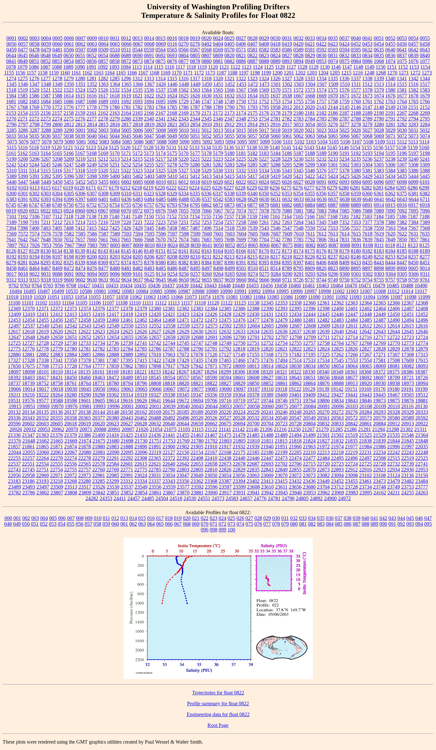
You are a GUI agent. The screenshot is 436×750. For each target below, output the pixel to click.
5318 (80, 170)
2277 (91, 118)
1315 (172, 78)
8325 (69, 262)
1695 (160, 101)
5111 (391, 141)
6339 (241, 193)
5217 (160, 159)
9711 (287, 279)
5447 (23, 182)
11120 (213, 302)
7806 (321, 239)
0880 (206, 61)
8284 (34, 262)
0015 (160, 38)
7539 (252, 228)
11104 (68, 302)
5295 (287, 164)
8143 (103, 251)
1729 (183, 101)
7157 (229, 216)
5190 (333, 153)
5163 (34, 153)
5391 (34, 176)
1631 (218, 95)
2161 (91, 113)
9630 (92, 279)
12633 (239, 331)
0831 (333, 55)
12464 (154, 320)
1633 (241, 95)
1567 (241, 90)
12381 (168, 308)
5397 (80, 176)
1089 (68, 67)
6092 (333, 182)
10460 (294, 285)
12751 (253, 343)
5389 (11, 176)
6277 (309, 187)
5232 (321, 159)
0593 (333, 49)
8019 (161, 245)
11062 (136, 297)
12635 (267, 331)
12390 (267, 308)
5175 (172, 153)
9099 (126, 274)
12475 (225, 320)
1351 (80, 84)
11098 (410, 297)
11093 (355, 297)
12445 (323, 314)
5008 (161, 130)
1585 (23, 95)
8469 (57, 268)
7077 (252, 210)
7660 (91, 239)
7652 (69, 239)
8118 (390, 245)
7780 (287, 239)
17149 (239, 354)
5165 (57, 153)
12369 (14, 308)
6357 (333, 193)
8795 (298, 268)
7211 (46, 222)
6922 (46, 210)
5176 (183, 153)
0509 (103, 49)
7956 (58, 245)
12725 (14, 343)
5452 (80, 182)
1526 (103, 90)
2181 (310, 113)
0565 (172, 49)
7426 (126, 228)
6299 (424, 187)
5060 (275, 136)
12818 (239, 349)
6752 (91, 205)
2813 (80, 124)
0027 (241, 38)
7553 (333, 228)
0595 (356, 49)
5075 (12, 141)
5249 (91, 164)
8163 (206, 251)
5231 (310, 159)
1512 (367, 84)
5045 (126, 136)
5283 (229, 164)
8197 (57, 256)
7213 (69, 222)
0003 (34, 38)
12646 (421, 331)
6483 (138, 199)
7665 (126, 239)
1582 (413, 90)
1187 (221, 72)
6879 (264, 205)
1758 (333, 101)
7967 (69, 245)
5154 (355, 147)
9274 (253, 274)
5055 (229, 136)
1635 (264, 95)
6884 (310, 205)
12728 (42, 343)
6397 (80, 199)
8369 (103, 262)
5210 (80, 159)
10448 (224, 285)
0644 (11, 55)
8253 (390, 256)
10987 (184, 291)
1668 (310, 95)
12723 (407, 337)
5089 (173, 141)
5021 (310, 130)
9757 (390, 279)
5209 (69, 159)
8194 (34, 256)
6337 (218, 193)
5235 (356, 159)
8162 (195, 251)
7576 (46, 233)
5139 (263, 147)
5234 (344, 159)
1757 (321, 101)
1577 (356, 90)
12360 (309, 302)
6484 (149, 199)
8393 (264, 262)
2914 (252, 124)
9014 (425, 268)
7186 (401, 216)
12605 (267, 326)
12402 (365, 308)
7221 (137, 222)
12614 (393, 326)
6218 (137, 187)
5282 (218, 164)
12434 (295, 314)
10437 (168, 285)
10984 (142, 291)
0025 (229, 38)
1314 (160, 78)
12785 (140, 349)
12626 (140, 331)
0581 (252, 49)
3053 (298, 124)
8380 (160, 262)
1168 (154, 72)
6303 (46, 193)
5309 (425, 164)
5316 (57, 170)
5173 (149, 153)
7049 (172, 210)
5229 (287, 159)
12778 (42, 349)
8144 (114, 251)
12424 (197, 314)
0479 (46, 49)
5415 (229, 176)
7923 (23, 245)
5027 (367, 130)
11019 (26, 297)
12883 (56, 354)
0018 (183, 38)
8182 (367, 251)
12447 (351, 314)
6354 (298, 193)
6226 (217, 187)
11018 (12, 297)
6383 (11, 199)
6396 (69, 199)
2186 (333, 113)
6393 (46, 199)
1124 (258, 67)
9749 (333, 279)
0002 (23, 38)
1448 (184, 84)
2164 (126, 113)
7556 (344, 228)
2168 (172, 113)
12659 (183, 337)
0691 (149, 55)
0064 (103, 44)
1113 (137, 67)
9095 (103, 274)
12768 (365, 343)
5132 (183, 147)
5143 (309, 147)
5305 (379, 164)
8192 (11, 256)
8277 (425, 256)
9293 (310, 274)
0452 (356, 44)
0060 (57, 44)
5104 (322, 141)
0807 (206, 55)
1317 (195, 78)
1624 (172, 95)
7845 (379, 239)
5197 (413, 153)
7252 (195, 222)
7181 (344, 216)
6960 (80, 210)
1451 (218, 84)
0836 (390, 55)
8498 (218, 268)
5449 (46, 182)
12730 (70, 343)
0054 (413, 38)
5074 (425, 136)
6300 (11, 193)
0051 (379, 38)
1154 (425, 67)
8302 (57, 262)
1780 (114, 107)
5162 (23, 153)
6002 (126, 182)
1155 (9, 72)
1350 (69, 84)
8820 (321, 268)
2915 (264, 124)
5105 (334, 141)
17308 (407, 354)
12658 (169, 337)
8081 (299, 245)
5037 (57, 136)
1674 (379, 95)
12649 (42, 337)
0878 (195, 61)
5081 (81, 141)
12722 (393, 337)
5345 (298, 170)
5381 (367, 170)
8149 (149, 251)
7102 (23, 216)
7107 (46, 216)
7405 (57, 228)
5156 (378, 147)
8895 (356, 268)
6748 (46, 205)
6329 (172, 193)
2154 (23, 113)
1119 (202, 67)
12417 (112, 314)
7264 (298, 222)
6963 (91, 210)
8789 (287, 268)
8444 (390, 262)
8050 (219, 245)
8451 (425, 262)
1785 (172, 107)
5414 (218, 176)
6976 (160, 210)
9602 (80, 279)
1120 (213, 67)
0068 (149, 44)
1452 (230, 84)
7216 (103, 222)
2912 (229, 124)
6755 (126, 205)
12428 (225, 314)
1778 (91, 107)
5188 (310, 153)
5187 (298, 153)
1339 (379, 78)
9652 (195, 279)
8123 (413, 245)
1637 (275, 95)
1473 (264, 84)
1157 (31, 72)
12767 (351, 343)
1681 (11, 101)
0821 (241, 55)
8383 (195, 262)
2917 (287, 124)
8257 (413, 256)
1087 (45, 67)
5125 (114, 147)
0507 (80, 49)
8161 (183, 251)
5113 (413, 141)
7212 (57, 222)
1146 (336, 67)
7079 (275, 210)
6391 (23, 199)
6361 (379, 193)
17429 (183, 360)
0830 (321, 55)
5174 (160, 153)
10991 (240, 291)
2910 (207, 124)
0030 (275, 38)
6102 (12, 187)
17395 (126, 360)
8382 (183, 262)
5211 (92, 159)
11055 (94, 297)
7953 (46, 245)
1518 (11, 90)
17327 (14, 360)
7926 (35, 245)
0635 (379, 49)
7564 (402, 228)
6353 (287, 193)
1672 (356, 95)
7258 (241, 222)
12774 (421, 343)
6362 (390, 193)
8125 (424, 245)
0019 (195, 38)
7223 (160, 222)
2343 (183, 118)
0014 (149, 38)
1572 (298, 90)
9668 (276, 279)
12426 (211, 314)
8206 (149, 256)
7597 (172, 233)
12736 (112, 343)
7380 (390, 222)
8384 (206, 262)
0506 (69, 49)
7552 (321, 228)
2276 (80, 118)
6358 (344, 193)
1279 (69, 78)
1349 (57, 84)
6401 (103, 199)
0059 (46, 44)
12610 (337, 326)
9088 (57, 274)
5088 (161, 141)
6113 (35, 187)
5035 (34, 136)
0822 (252, 55)
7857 (413, 239)
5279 (183, 164)
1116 (169, 67)
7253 (206, 222)
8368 (91, 262)
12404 (379, 308)
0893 (287, 61)
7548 (298, 228)
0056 (11, 44)
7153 (183, 216)
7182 (355, 216)
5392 (46, 176)
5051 (195, 136)
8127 (23, 251)
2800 (57, 124)
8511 (264, 268)
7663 (114, 239)
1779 (103, 107)
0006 (69, 38)
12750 (239, 343)
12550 (127, 326)
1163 (98, 72)
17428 (168, 360)
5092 (207, 141)
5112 (402, 141)
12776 (28, 349)
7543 (264, 228)
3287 (34, 130)
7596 (161, 233)
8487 (184, 268)
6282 (367, 187)
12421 (168, 314)
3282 (402, 124)
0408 (264, 44)
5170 (114, 153)
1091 (91, 67)
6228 (240, 187)
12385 (225, 308)
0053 (402, 38)
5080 (69, 141)
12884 (70, 354)
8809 (310, 268)
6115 (46, 187)
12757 (309, 343)
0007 (80, 38)
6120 (79, 187)
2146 (356, 107)
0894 (298, 61)
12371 (42, 308)
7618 (367, 233)
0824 (275, 55)
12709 (309, 337)
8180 (356, 251)
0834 (367, 55)
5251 (114, 164)
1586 (34, 95)
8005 (115, 245)
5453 (92, 182)
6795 (195, 205)
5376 (321, 170)
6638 (345, 199)
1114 (148, 67)
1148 (358, 67)
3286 (23, 130)
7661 (103, 239)
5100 (276, 141)
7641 (11, 239)
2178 (275, 113)
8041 (207, 245)
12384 (211, 308)
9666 (264, 279)
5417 (252, 176)
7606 (264, 233)
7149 (137, 216)
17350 (70, 360)
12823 (309, 349)
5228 (275, 159)
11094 (369, 297)
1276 (34, 78)
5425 (344, 176)
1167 (143, 72)
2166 (149, 113)
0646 (34, 55)
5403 (149, 176)
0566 (183, 49)
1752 (264, 101)
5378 (344, 170)
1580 (390, 90)
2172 (218, 113)
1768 (23, 107)
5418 (264, 176)
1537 (160, 90)
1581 (402, 90)
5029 (390, 130)
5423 (321, 176)
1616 (91, 95)
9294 (322, 274)
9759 (413, 279)
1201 (289, 72)
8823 (333, 268)
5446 (11, 182)
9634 (126, 279)
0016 (172, 38)
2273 (46, 118)
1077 (425, 61)
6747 (34, 205)
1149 (369, 67)
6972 (137, 210)
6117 (57, 187)
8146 (137, 251)
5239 (402, 159)
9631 (103, 279)
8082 (310, 245)
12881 (28, 354)
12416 (98, 314)
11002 (338, 291)
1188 (232, 72)
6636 (322, 199)
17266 (351, 354)
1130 (325, 67)
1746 (195, 101)
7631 (413, 233)
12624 (112, 331)
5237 (379, 159)
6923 (57, 210)
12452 (421, 314)
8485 (161, 268)
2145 (344, 107)
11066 (177, 297)
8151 (160, 251)
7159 (252, 216)
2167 (160, 113)
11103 (55, 302)
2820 (161, 124)
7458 (172, 228)
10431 (98, 285)
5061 (287, 136)
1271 (404, 72)
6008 (149, 182)
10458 (280, 285)
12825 (337, 349)
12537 (28, 326)
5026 (356, 130)
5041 (103, 136)
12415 (84, 314)
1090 (80, 67)
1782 (137, 107)
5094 (230, 141)
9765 (48, 285)
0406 (241, 44)
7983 (92, 245)
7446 (160, 228)
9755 (379, 279)
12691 (211, 337)
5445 (425, 176)
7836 (356, 239)
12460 (112, 320)
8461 (23, 268)
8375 (137, 262)
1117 (180, 67)
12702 (267, 337)
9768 (71, 285)
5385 (402, 170)
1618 (114, 95)
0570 (229, 49)
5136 (229, 147)
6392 (34, 199)
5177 (195, 153)
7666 (137, 239)
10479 (378, 285)
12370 (28, 308)
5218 (172, 159)
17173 (281, 354)
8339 (80, 262)
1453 (241, 84)
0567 (195, 49)
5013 (218, 130)
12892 (140, 354)
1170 (177, 72)
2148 (379, 107)
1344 (425, 78)
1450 (207, 84)
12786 (154, 349)
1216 (358, 72)
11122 (227, 302)
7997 (104, 245)
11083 (245, 297)
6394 (57, 199)
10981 (100, 291)
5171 (126, 153)
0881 (218, 61)
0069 (161, 44)
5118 (34, 147)
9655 (207, 279)
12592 (225, 326)
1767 (11, 107)
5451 (69, 182)
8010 (150, 245)
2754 (264, 118)
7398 (23, 228)
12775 (14, 349)
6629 (253, 199)
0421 (310, 44)
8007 (127, 245)
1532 (114, 90)
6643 (402, 199)
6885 (321, 205)
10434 (126, 285)
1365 (126, 84)
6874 (241, 205)
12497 (14, 326)
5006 (138, 130)
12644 (393, 331)
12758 (323, 343)
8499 (230, 268)
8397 (298, 262)
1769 (34, 107)
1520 (34, 90)
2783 (298, 118)
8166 (241, 251)
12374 (84, 308)
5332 (241, 170)
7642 (23, 239)
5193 (367, 153)
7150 (149, 216)
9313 (23, 279)
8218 (287, 256)
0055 (425, 38)
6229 (252, 187)
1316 (183, 78)
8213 (229, 256)
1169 (165, 72)
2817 (126, 124)
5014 (229, 130)
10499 (57, 291)
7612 (321, 233)
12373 (70, 308)
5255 (149, 164)
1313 (149, 78)
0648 (46, 55)
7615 (356, 233)
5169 (103, 153)
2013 (298, 107)
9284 (276, 274)
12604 (253, 326)
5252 (126, 164)
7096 (425, 210)
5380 (356, 170)
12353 (281, 302)
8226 (310, 256)
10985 (156, 291)
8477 (103, 268)
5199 (11, 159)
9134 (161, 274)
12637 (295, 331)
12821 (281, 349)
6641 (379, 199)
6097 (390, 182)
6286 (413, 187)
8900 (402, 268)
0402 (206, 44)
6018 (195, 182)
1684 (46, 101)
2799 (46, 124)
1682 (23, 101)
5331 (229, 170)
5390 (23, 176)
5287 (264, 164)
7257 (229, 222)
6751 (80, 205)
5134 (206, 147)
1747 (206, 101)
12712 (337, 337)
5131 (171, 147)
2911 (218, 124)
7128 (80, 216)
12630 (197, 331)
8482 (138, 268)
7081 (298, 210)
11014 (407, 291)
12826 (351, 349)
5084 (115, 141)
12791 (211, 349)
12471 (183, 320)
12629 (183, 331)
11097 (396, 297)
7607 (276, 233)
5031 (413, 130)
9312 (11, 279)
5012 (206, 130)
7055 (183, 210)
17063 (168, 354)
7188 (424, 216)
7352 (344, 222)
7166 (309, 216)
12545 (99, 326)
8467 (46, 268)
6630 (264, 199)
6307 (92, 193)
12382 (183, 308)
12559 (183, 326)
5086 (138, 141)
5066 (344, 136)
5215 (137, 159)
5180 (229, 153)
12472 (197, 320)
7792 (310, 239)
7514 (218, 228)
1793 (252, 107)
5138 (252, 147)
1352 (92, 84)
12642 (365, 331)
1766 (425, 101)
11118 (200, 302)
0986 (367, 61)
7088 (367, 210)
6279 (332, 187)
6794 (183, 205)
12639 (323, 331)
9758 (402, 279)
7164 (287, 216)
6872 (218, 205)
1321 (229, 78)
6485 (161, 199)
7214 (80, 222)
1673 (367, 95)
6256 (275, 187)
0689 (126, 55)
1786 (183, 107)
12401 (351, 308)
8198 (69, 256)
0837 (402, 55)
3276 (333, 124)
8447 (402, 262)
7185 (390, 216)
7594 (138, 233)
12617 (14, 331)
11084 (259, 297)
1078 (11, 67)
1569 (264, 90)
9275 (264, 274)
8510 (253, 268)
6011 (172, 182)
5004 (115, 130)
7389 (425, 222)
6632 (287, 199)
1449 (195, 84)
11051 (53, 297)
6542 (218, 199)
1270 (392, 72)
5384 (390, 170)
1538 (172, 90)
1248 (369, 72)
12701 (253, 337)
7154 (195, 216)
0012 (126, 38)
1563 (195, 90)
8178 (333, 251)
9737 (310, 279)
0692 (160, 55)
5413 (206, 176)
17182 (295, 354)
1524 (80, 90)
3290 (69, 130)
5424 (333, 176)
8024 (173, 245)
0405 (229, 44)
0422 (321, 44)
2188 (356, 113)
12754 (281, 343)
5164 (46, 153)
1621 (137, 95)
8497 (207, 268)
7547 (287, 228)
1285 (114, 78)
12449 (379, 314)
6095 (367, 182)
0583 (275, 49)
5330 (218, 170)
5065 (333, 136)
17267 (365, 354)
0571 (241, 49)
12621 (70, 331)
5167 (80, 153)
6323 (149, 193)
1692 (126, 101)
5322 (126, 170)
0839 (413, 55)
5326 (172, 170)
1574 (321, 90)
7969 (81, 245)
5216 (149, 159)
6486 (172, 199)
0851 (34, 61)
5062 (298, 136)
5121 (68, 147)
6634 (310, 199)
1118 (191, 67)
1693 (137, 101)
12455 (42, 320)
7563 (390, 228)
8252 (379, 256)
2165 (137, 113)
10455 (252, 285)
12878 (407, 349)
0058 (34, 44)
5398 (92, 176)
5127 (137, 147)
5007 (149, 130)
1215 (346, 72)
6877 (252, 205)
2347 (229, 118)
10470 (350, 285)
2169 (183, 113)
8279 (11, 262)
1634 (252, 95)
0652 (91, 55)
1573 (310, 90)
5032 (425, 130)
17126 (211, 354)
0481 (57, 49)
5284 (241, 164)
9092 (80, 274)
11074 (204, 297)
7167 (321, 216)
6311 (138, 193)
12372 (56, 308)
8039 (196, 245)
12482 (323, 320)
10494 (15, 291)
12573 (197, 326)
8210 (195, 256)
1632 (229, 95)
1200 (277, 72)
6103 (23, 187)
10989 (212, 291)
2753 (252, 118)
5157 (390, 147)
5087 (150, 141)
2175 (252, 113)
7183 (367, 216)
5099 (265, 141)
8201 (103, 256)
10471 (364, 285)
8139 (80, 251)
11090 (314, 297)
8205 (138, 256)
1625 (183, 95)
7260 (252, 222)
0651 (80, 55)
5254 (137, 164)
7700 (252, 239)
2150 (402, 107)
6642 (391, 199)
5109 (380, 141)
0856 (91, 61)
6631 (276, 199)
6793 (172, 205)
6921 (34, 210)
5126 (125, 147)
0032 (298, 38)
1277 (46, 78)
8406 (321, 262)
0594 (344, 49)
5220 (183, 159)
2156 (46, 113)
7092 (402, 210)
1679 (425, 95)
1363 (103, 84)
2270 (11, 118)
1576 (344, 90)
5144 (321, 147)
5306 (390, 164)
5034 (23, 136)
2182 (321, 113)
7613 (333, 233)
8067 (276, 245)
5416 (241, 176)
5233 (333, 159)
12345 (267, 302)
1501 (276, 84)
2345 (206, 118)
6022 (241, 182)
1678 (413, 95)
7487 (195, 228)
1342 (413, 78)
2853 (184, 124)
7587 (103, 233)
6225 (206, 187)
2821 (172, 124)
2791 (390, 118)
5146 (344, 147)
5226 (252, 159)
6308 (103, 193)
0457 (413, 44)
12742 (154, 343)
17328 (28, 360)
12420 (154, 314)
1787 (195, 107)
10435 (140, 285)
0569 (218, 49)
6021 (229, 182)
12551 (141, 326)
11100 (14, 302)
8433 (356, 262)
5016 (252, 130)
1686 (69, 101)
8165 (229, 251)
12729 (56, 343)
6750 (69, 205)
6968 (114, 210)
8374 (126, 262)
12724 (421, 337)
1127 (291, 67)
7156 (218, 216)
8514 (275, 268)
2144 (333, 107)
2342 (172, 118)
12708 (295, 337)
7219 (114, 222)
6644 (414, 199)
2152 (425, 107)
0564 (160, 49)
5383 (379, 170)
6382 (425, 193)
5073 (413, 136)
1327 (287, 78)
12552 (155, 326)
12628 (168, 331)
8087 (333, 245)
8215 (252, 256)
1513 (379, 84)
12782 (98, 349)
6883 (298, 205)
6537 (207, 199)
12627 (154, 331)
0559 (149, 49)
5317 (69, 170)
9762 (14, 285)
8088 (345, 245)
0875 (160, 61)
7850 (402, 239)
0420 (298, 44)
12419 (140, 314)
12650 (56, 337)
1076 (413, 61)
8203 (115, 256)
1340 (390, 78)
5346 (310, 170)
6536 (195, 199)
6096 (379, 182)
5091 (196, 141)
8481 (126, 268)
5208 (57, 159)
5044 (114, 136)
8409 (344, 262)
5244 (34, 164)
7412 (80, 228)
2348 (241, 118)
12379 (140, 308)
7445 (149, 228)
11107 (108, 302)
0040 (356, 38)
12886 (98, 354)
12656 (141, 337)
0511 (126, 49)
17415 (140, 360)
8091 (356, 245)
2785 (321, 118)
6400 (92, 199)
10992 (254, 291)
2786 (333, 118)
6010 (161, 182)
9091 (69, 274)
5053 (218, 136)
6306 (80, 193)
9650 (184, 279)
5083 (104, 141)
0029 (264, 38)
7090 (390, 210)
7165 (298, 216)
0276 (195, 44)
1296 (126, 78)
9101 (138, 274)
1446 (172, 84)
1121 (224, 67)
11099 (424, 297)
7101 (11, 216)
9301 (356, 274)
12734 (98, 343)
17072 (183, 354)
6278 (321, 187)
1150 (381, 67)
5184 (275, 153)
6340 (252, 193)
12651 (70, 337)
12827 (365, 349)
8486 (172, 268)
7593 (126, 233)
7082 (310, 210)
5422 (310, 176)
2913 (241, 124)
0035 (333, 38)
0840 (425, 55)
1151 (392, 67)
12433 (281, 314)
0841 (11, 61)
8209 (184, 256)
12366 (393, 302)
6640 (368, 199)
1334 (321, 78)
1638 (287, 95)
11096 (383, 297)
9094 (92, 274)
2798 (34, 124)
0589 (298, 49)
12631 (211, 331)
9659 (230, 279)
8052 (230, 245)
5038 (69, 136)
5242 (11, 164)
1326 (275, 78)
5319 (91, 170)
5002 (92, 130)
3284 (425, 124)
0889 (275, 61)
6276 (298, 187)
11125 (240, 302)
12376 (98, 308)
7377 (367, 222)
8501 (241, 268)
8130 (46, 251)
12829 (393, 349)
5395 (57, 176)
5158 (401, 147)
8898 (379, 268)
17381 (98, 360)
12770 (393, 343)
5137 (240, 147)
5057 (252, 136)
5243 (23, 164)
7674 (183, 239)
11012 (393, 291)
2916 (275, 124)
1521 (46, 90)
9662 (253, 279)
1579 (379, 90)
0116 (172, 44)
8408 (333, 262)
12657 (155, 337)
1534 (126, 90)
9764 (37, 285)
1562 (183, 90)
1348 (46, 84)
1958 (275, 107)
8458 (11, 268)
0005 (57, 38)
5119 (45, 147)
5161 (11, 153)
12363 (351, 302)
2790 (379, 118)
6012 (183, 182)
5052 (206, 136)
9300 (345, 274)
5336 (275, 170)
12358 (295, 302)
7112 (57, 216)
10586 (85, 291)
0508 (92, 49)
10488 (407, 285)
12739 (126, 343)
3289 (57, 130)
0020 (206, 38)
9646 (172, 279)
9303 (379, 274)
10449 (238, 285)
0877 (183, 61)
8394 (275, 262)
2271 (23, 118)
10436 (154, 285)
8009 (138, 245)
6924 (69, 210)
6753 (103, 205)
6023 (252, 182)
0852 (46, 61)
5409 (161, 176)
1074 (390, 61)
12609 (323, 326)
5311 (23, 170)
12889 (126, 354)
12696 (225, 337)
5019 (287, 130)
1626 (195, 95)
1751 (252, 101)
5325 (160, 170)
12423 (183, 314)
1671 (344, 95)
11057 (108, 297)
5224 (229, 159)
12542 (70, 326)
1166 (132, 72)
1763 (390, 101)
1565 (218, 90)
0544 (137, 49)
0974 (333, 61)
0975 (344, 61)
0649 (57, 55)
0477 (23, 49)
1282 (103, 78)
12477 (253, 320)
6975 (149, 210)
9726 (298, 279)
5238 (390, 159)
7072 (229, 210)
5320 (103, 170)
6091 (321, 182)
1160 (65, 72)
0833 (356, 55)
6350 (264, 193)
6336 (206, 193)
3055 (321, 124)
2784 (310, 118)
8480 (115, 268)
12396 (309, 308)
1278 (57, 78)
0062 (80, 44)
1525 (91, 90)
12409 (14, 314)
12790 (197, 349)
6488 (184, 199)
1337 (356, 78)
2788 (356, 118)
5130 (160, 147)
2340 (149, 118)
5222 (206, 159)
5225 (241, 159)
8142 (91, 251)
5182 (252, 153)
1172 (199, 72)
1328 (298, 78)
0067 (138, 44)
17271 (379, 354)
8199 (80, 256)
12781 (84, 349)
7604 (241, 233)
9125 (149, 274)
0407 (252, 44)
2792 (402, 118)
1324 (264, 78)
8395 (287, 262)
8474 (80, 268)
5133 (194, 147)
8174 (298, 251)
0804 (183, 55)
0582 (264, 49)
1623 (160, 95)
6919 (11, 210)
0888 (264, 61)
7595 (149, 233)
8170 (264, 251)
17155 (253, 354)
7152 (172, 216)
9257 (195, 274)
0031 (287, 38)
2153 (11, 113)
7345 (321, 222)
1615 (80, 95)
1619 (126, 95)
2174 (241, 113)
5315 (46, 170)
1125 (269, 67)
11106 (95, 302)
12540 (42, 326)
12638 (309, 331)
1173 (210, 72)
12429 (239, 314)
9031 (46, 274)
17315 (421, 354)
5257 (160, 164)
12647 (14, 337)
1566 (229, 90)
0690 (137, 55)
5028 (379, 130)
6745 (11, 205)
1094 (126, 67)
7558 (367, 228)
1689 (103, 101)
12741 (140, 343)
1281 (91, 78)
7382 (402, 222)
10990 (226, 291)
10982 (114, 291)
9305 (402, 274)
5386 (413, 170)
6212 (125, 187)
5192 (356, 153)
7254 (218, 222)
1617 (103, 95)
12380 (154, 308)
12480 (295, 320)
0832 (344, 55)
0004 (46, 38)
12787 (168, 349)
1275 (23, 78)
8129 (34, 251)
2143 (321, 107)
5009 (172, 130)
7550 (310, 228)
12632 (225, 331)
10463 (322, 285)
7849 (390, 239)
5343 (287, 170)
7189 (11, 222)
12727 (28, 343)
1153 (414, 67)
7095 (413, 210)
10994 (268, 291)
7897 (12, 245)
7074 (241, 210)
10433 (112, 285)
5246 (57, 164)
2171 (206, 113)
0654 (103, 55)
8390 (229, 262)
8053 (242, 245)
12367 (407, 302)
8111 (379, 245)
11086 (287, 297)
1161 (76, 72)
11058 (122, 297)
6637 (333, 199)
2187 (344, 113)
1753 (275, 101)
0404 (218, 44)
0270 (183, 44)
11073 (190, 297)
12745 (183, 343)
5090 (184, 141)
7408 (69, 228)
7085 (344, 210)
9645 (161, 279)
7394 (11, 228)
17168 (267, 354)
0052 (390, 38)
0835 (379, 55)
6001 (115, 182)
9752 (356, 279)
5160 (424, 147)
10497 (43, 291)
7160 (264, 216)
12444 (309, 314)
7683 (206, 239)
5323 (137, 170)
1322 (241, 78)
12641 (351, 331)
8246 (356, 256)
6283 (378, 187)
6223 (183, 187)
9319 (57, 279)
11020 (40, 297)
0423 (333, 44)
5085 (127, 141)
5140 (275, 147)
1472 (253, 84)
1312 (137, 78)
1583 (425, 90)
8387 (218, 262)
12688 (197, 337)
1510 (345, 84)
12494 (407, 320)
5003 (103, 130)
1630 (206, 95)
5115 (12, 147)
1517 (425, 84)
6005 (138, 182)
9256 (184, 274)
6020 (218, 182)
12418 (126, 314)
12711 (323, 337)
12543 (85, 326)
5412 (195, 176)
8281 (23, 262)
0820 (229, 55)
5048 (160, 136)
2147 (367, 107)
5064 (321, 136)
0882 (229, 61)
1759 (344, 101)
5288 (275, 164)
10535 (71, 291)
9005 (413, 268)
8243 (344, 256)
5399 (103, 176)
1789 (218, 107)
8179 (344, 251)
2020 (310, 107)
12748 (211, 343)
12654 (113, 337)
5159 (413, 147)
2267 (402, 113)
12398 (323, 308)
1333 (310, 78)
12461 (126, 320)
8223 (298, 256)
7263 (287, 222)
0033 (310, 38)
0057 (23, 44)
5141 (286, 147)
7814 (333, 239)
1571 (287, 90)
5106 (345, 141)
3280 (379, 124)
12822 (295, 349)
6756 (137, 205)
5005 (126, 130)
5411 (184, 176)
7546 (275, 228)
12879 (421, 349)
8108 (368, 245)
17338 (42, 360)
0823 (264, 55)
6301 (23, 193)
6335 (195, 193)
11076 (218, 297)
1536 (149, 90)
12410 (28, 314)
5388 (425, 170)
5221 (195, 159)
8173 (287, 251)
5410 (172, 176)
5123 (91, 147)
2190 (379, 113)
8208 (172, 256)
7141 (126, 216)
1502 (287, 84)
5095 (242, 141)
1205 (335, 72)
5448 (34, 182)
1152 (403, 67)
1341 (402, 78)
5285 (252, 164)
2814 (92, 124)
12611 (351, 326)
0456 (402, 44)
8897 (367, 268)
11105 (81, 302)
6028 (310, 182)
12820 (267, 349)
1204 (323, 72)
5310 (11, 170)
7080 (287, 210)
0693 (172, 55)
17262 (337, 354)
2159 (80, 113)
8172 (275, 251)
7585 (80, 233)
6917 (413, 205)
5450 (57, 182)
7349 (333, 222)
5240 (413, 159)
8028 (184, 245)
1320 (218, 78)
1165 (121, 72)
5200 (23, 159)
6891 (367, 205)
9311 (425, 274)
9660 (241, 279)
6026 (287, 182)
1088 (57, 67)
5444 (413, 176)
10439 (182, 285)
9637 (138, 279)
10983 (128, 291)
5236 (367, 159)
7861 (425, 239)
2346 (218, 118)
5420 (287, 176)
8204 (126, 256)
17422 (154, 360)
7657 (80, 239)
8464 (34, 268)
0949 (310, 61)
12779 (56, 349)
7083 (321, 210)
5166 (69, 153)
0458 (425, 44)
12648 (28, 337)
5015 (241, 130)
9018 (23, 274)
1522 (57, 90)
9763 (25, 285)
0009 (92, 38)
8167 (252, 251)
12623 (98, 331)
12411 (42, 314)
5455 (103, 182)
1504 (310, 84)
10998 (324, 291)
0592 (321, 49)
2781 (275, 118)
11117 (187, 302)
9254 (172, 274)
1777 (80, 107)
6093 (344, 182)
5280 (195, 164)
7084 (333, 210)
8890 (344, 268)
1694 (149, 101)
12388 (253, 308)
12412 (56, 314)
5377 (333, 170)
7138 (91, 216)
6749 (57, 205)
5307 (402, 164)
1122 (235, 67)
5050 (183, 136)
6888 (344, 205)
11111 (148, 302)
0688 (114, 55)
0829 (310, 55)
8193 (23, 256)
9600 (69, 279)
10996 (296, 291)
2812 (69, 124)
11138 (253, 302)
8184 (390, 251)
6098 (402, 182)
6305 (69, 193)
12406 (393, 308)
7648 (46, 239)
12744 (168, 343)
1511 (356, 84)
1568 (252, 90)
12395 (295, 308)
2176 (264, 113)
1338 (367, 78)
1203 (312, 72)
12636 (281, 331)
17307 (393, 354)
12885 (84, 354)
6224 (194, 187)
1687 (80, 101)
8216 (264, 256)
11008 (379, 291)
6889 (356, 205)
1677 (402, 95)
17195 (309, 354)
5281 (206, 164)
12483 (337, 320)
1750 (241, 101)
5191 (344, 153)
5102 (299, 141)
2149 (390, 107)
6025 (275, 182)
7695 (218, 239)
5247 (69, 164)
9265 (230, 274)
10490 (421, 285)
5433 (379, 176)
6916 (402, 205)
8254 (402, 256)
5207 (46, 159)
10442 (196, 285)
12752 (267, 343)
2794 (413, 118)
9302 (368, 274)
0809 (218, 55)
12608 (309, 326)
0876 (172, 61)
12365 (379, 302)
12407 (407, 308)
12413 (70, 314)
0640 (390, 49)
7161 (275, 216)
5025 (344, 130)
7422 (103, 228)
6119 (68, 187)
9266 (241, 274)
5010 (184, 130)
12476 (239, 320)
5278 (172, 164)
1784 (160, 107)
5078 (46, 141)
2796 (11, 124)
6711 (425, 199)
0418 (275, 44)
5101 (288, 141)
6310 (126, 193)
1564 (206, 90)
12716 (365, 337)
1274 (11, 78)
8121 (401, 245)
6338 (229, 193)
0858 (114, 61)
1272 (415, 72)
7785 (298, 239)
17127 (225, 354)
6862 (206, 205)
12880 (14, 354)
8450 (413, 262)
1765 (413, 101)
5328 (195, 170)
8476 (92, 268)
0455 (390, 44)
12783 (112, 349)
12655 (127, 337)
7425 (114, 228)
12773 (407, 343)
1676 (390, 95)
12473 (211, 320)
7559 (379, 228)
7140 (114, 216)
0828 (298, 55)
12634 (253, 331)
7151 (160, 216)
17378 (84, 360)
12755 (295, 343)
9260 (207, 274)
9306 (414, 274)
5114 (424, 141)
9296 (333, 274)
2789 (367, 118)
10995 (282, 291)
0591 (310, 49)
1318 (206, 78)
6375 (402, 193)
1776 (69, 107)
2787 (344, 118)
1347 (34, 84)
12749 (225, 343)
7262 (275, 222)
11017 (421, 291)
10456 (266, 285)
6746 (23, 205)
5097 (253, 141)
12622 (84, 331)
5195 (390, 153)
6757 (149, 205)
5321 (114, 170)
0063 (92, 44)
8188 (413, 251)
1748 (218, 101)
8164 (218, 251)
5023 (321, 130)
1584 (11, 95)
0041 (367, 38)
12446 (337, 314)
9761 (425, 279)
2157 (57, 113)
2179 (287, 113)
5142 (298, 147)
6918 (425, 205)
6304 (57, 193)
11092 (341, 297)
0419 (287, 44)
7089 (379, 210)
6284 (390, 187)
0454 (379, 44)
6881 (275, 205)
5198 (425, 153)
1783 (149, 107)
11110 (135, 302)
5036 (46, 136)
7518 (229, 228)
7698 (229, 239)
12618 (28, 331)
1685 (57, 101)
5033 (11, 136)
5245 (46, 164)
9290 (287, 274)
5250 (103, 164)
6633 (299, 199)
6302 (34, 193)
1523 (69, 90)
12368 (421, 302)
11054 (81, 297)
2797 (23, 124)
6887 (333, 205)
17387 (112, 360)
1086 (34, 67)
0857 (103, 61)
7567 (413, 228)
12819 (253, 349)
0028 (252, 38)
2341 (160, 118)
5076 (24, 141)
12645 (407, 331)
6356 (321, 193)
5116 (23, 147)
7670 (160, 239)
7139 (103, 216)
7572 (23, 233)
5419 (275, 176)
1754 (287, 101)
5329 (206, 170)
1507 (322, 84)
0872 (126, 61)
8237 (333, 256)
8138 (69, 251)
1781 (126, 107)
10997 (310, 291)
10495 (29, 291)
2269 (425, 113)
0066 (126, 44)
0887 (252, 61)
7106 (34, 216)
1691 (114, 101)
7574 (34, 233)
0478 (34, 49)
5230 (298, 159)
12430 (253, 314)
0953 (321, 61)
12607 (295, 326)
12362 (337, 302)
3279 (367, 124)
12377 (112, 308)
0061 (69, 44)
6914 (379, 205)
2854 (195, 124)
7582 (69, 233)
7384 (413, 222)
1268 (381, 72)
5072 (402, 136)
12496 (421, 320)
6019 (206, 182)
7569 (11, 233)
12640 (337, 331)
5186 (287, 153)
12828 (379, 349)
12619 (42, 331)
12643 (379, 331)
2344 (195, 118)
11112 (161, 302)
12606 (281, 326)
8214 (241, 256)
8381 (172, 262)
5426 (356, 176)
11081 (232, 297)
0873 (137, 61)
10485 (393, 285)
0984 (356, 61)
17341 (56, 360)
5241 (425, 159)
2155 (34, 113)
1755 (298, 101)
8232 (321, 256)
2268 (413, 113)
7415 (91, 228)
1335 (333, 78)
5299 (310, 164)
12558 (169, 326)
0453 (367, 44)
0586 (287, 49)
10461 (308, 285)
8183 (379, 251)
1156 (20, 72)
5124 (102, 147)
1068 (379, 61)
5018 (275, 130)
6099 (413, 182)
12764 (337, 343)
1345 (11, 84)
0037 (344, 38)
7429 (137, 228)
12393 (281, 308)
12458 (84, 320)
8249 (367, 256)
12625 (126, 331)
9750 (344, 279)
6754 (114, 205)
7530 (241, 228)
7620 (390, 233)
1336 (344, 78)
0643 (425, 49)
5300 (321, 164)
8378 (149, 262)
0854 (69, 61)
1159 (54, 72)
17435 (197, 360)
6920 (23, 210)
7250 (172, 222)
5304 (367, 164)
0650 (69, 55)
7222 (149, 222)
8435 (367, 262)
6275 (286, 187)
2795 (425, 118)
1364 (115, 84)
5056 (241, 136)
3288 (46, 130)
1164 (110, 72)
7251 (183, 222)
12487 (379, 320)
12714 (351, 337)
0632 (367, 49)
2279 (114, 118)
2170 (195, 113)
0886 (241, 61)
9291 (299, 274)
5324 (149, 170)
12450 (393, 314)
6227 (229, 187)
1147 (347, 67)
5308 (413, 164)
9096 (115, 274)
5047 (149, 136)
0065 (115, 44)
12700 (239, 337)
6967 (103, 210)
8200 (92, 256)
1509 (333, 84)
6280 (344, 187)
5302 (344, 164)
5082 (92, 141)
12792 (225, 349)
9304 (391, 274)
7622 (402, 233)
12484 (351, 320)
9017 (11, 274)
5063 (310, 136)
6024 (264, 182)
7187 (413, 216)
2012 (287, 107)
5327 (183, 170)
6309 (115, 193)
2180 (298, 113)
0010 (103, 38)
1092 (103, 67)
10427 (84, 285)
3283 (413, 124)
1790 (229, 107)
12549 (113, 326)
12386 (239, 308)
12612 (365, 326)
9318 (46, 279)
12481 (309, 320)
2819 (149, 124)
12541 (56, 326)
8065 (253, 245)
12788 (183, 349)
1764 (402, 101)
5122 (79, 147)
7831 (344, 239)
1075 (402, 61)
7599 (195, 233)
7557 (356, 228)
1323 (252, 78)
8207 (161, 256)
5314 (34, 170)
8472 (69, 268)
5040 (91, 136)
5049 (172, 136)
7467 (183, 228)
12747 (197, 343)
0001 (11, 38)
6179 (114, 187)
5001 (80, 130)
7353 (356, 222)
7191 (34, 222)
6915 (390, 205)
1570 (275, 90)
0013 (137, 38)
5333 (252, 170)
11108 (122, 302)
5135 (217, 147)
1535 (137, 90)
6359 (356, 193)
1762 (379, 101)
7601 (218, 233)
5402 (138, 176)
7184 (378, 216)
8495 (195, 268)
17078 (197, 354)
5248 (80, 164)
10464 (336, 285)
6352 (275, 193)
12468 (168, 320)
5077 (35, 141)
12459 (98, 320)
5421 (298, 176)
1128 (302, 67)
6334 (183, 193)
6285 (401, 187)
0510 (115, 49)
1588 (57, 95)
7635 (425, 233)
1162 (87, 72)
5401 (126, 176)
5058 (264, 136)
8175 (310, 251)
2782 (287, 118)
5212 (103, 159)
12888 (112, 354)
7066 (206, 210)
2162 (103, 113)
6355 (310, 193)
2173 (229, 113)
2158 (69, 113)
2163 (114, 113)
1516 (413, 84)
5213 (114, 159)
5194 (379, 153)
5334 (264, 170)
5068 (367, 136)
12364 (365, 302)
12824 (323, 349)
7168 (332, 216)
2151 (413, 107)
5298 (298, 164)
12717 (379, 337)
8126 (11, 251)
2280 (126, 118)
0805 (195, 55)
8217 (275, 256)
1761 (367, 101)
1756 (310, 101)
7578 (57, 233)
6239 (263, 187)
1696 (172, 101)
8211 (207, 256)
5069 (379, 136)
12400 (337, 308)
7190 (23, 222)
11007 (366, 291)
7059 (195, 210)
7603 (230, 233)
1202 (300, 72)
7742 (275, 239)
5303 (356, 164)
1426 (161, 84)
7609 (287, 233)
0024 (218, 38)
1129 (314, 67)
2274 (57, 118)
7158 (241, 216)
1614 (69, 95)
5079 (58, 141)
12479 (281, 320)
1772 (57, 107)
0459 (11, 49)
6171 (91, 187)
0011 (115, 38)
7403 (46, 228)
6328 (160, 193)
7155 (206, 216)
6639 (356, 199)
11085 (273, 297)
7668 (149, 239)
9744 (321, 279)
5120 (56, 147)
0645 (23, 55)
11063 (149, 297)
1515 (402, 84)
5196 (402, 153)
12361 (323, 302)
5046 (137, 136)
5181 (241, 153)
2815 (103, 124)
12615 (407, 326)
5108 (368, 141)
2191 (390, 113)
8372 (114, 262)
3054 (310, 124)
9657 (218, 279)
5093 (219, 141)
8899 (390, 268)
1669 (321, 95)
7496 (206, 228)
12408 (421, 308)
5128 (148, 147)
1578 (367, 90)
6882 (287, 205)
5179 (218, 153)
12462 (140, 320)
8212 (218, 256)
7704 (264, 239)
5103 (311, 141)
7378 (379, 222)
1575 (333, 90)
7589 (115, 233)
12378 (126, 308)
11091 (328, 297)
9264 (218, 274)
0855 (80, 61)
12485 (365, 320)
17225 (323, 354)
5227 (264, 159)
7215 (91, 222)
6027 (298, 182)
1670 (333, 95)
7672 (172, 239)
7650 (57, 239)
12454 (28, 320)
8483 (149, 268)
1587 (46, 95)
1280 (80, 78)
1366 (138, 84)
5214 (126, 159)
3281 (390, 124)
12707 (281, 337)
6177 (102, 187)
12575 (211, 326)
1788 (206, 107)
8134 (57, 251)
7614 (344, 233)
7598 (184, 233)
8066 (264, 245)
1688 (91, 101)
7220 (126, 222)
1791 (241, 107)
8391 (241, 262)
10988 (198, 291)
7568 (425, 228)
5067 (356, 136)
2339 (137, 118)
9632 (115, 279)
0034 (321, 38)
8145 (126, 251)
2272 (34, 118)
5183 (264, 153)
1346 (23, 84)
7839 (367, 239)
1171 (188, 72)
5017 (264, 130)
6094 (356, 182)
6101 (425, 182)
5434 (390, 176)
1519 (23, 90)
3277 (344, 124)
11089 (300, 297)
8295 (46, 262)
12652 (85, 337)
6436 (126, 199)
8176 (321, 251)
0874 (149, 61)
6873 (229, 205)
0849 (23, 61)
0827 (287, 55)
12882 (42, 354)
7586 (92, 233)
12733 (84, 343)
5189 (321, 153)
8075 (287, 245)
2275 (69, 118)
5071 (390, 136)
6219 (148, 187)
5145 (332, 147)
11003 (352, 291)
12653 (99, 337)
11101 (28, 302)
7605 (253, 233)
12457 (70, 320)
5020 (298, 130)
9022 (34, 274)
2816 (115, 124)
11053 (67, 297)
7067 (218, 210)
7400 (34, 228)
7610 (299, 233)
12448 (365, 314)
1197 (244, 72)
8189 (425, 251)
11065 (163, 297)
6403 (115, 199)
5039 (80, 136)
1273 (427, 72)
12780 (70, 349)
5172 (137, 153)
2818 (138, 124)
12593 (239, 326)
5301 (333, 164)
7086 (356, 210)
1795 (264, 107)
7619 (379, 233)
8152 (172, 251)
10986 (170, 291)
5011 (195, 130)
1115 (158, 67)
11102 (41, 302)
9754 (367, 279)
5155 (367, 147)
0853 (57, 61)
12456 (56, 320)
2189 (367, 113)
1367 (149, 84)
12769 (379, 343)
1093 (114, 67)
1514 (390, 84)
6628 (241, 199)
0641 (402, 49)
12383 (197, 308)
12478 (267, 320)
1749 (229, 101)
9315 (34, 279)
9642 (149, 279)
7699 (241, 239)
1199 (266, 72)
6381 (413, 193)
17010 (154, 354)
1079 (22, 67)
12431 (267, 314)
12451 (407, 314)
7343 (310, 222)
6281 (355, 187)
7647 (34, 239)
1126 (280, 67)
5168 (91, 153)
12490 (393, 320)
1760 (356, 101)
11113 (174, 302)
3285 (11, 130)
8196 (46, 256)
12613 (379, 326)
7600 (207, 233)
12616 (421, 326)
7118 (68, 216)
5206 (34, 159)
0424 (344, 44)
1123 (247, 67)
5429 (367, 176)
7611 (310, 233)
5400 (115, 176)
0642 (413, 49)
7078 (264, 210)
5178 (206, 153)
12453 (14, 320)
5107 (357, 141)
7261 (264, 222)
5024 (333, 130)
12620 (56, 331)
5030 (402, 130)
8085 (322, 245)
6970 (126, 210)
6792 (160, 205)
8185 (402, 251)
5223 (218, 159)
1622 (149, 95)
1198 (255, 72)
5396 (69, 176)
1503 (299, 84)
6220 (160, 187)
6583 (230, 199)
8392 (252, 262)
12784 (126, 349)
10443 (210, 285)
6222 (171, 187)
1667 (298, 95)
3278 (356, 124)
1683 (34, 101)
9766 (60, 285)
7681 (195, 239)
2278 (103, 118)
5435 (402, 176)
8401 (310, 262)
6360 (367, 193)
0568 (206, 49)
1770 (46, 107)
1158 (43, 72)
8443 (379, 262)
